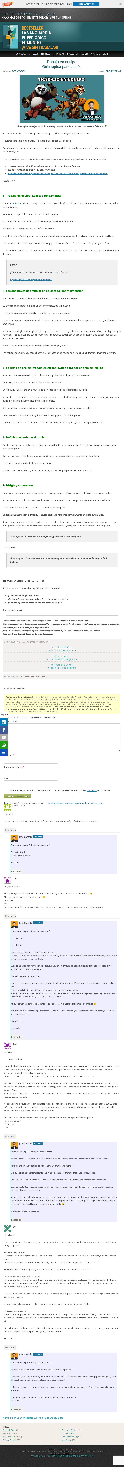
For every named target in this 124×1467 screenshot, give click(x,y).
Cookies (55, 1456)
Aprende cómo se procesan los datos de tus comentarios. (75, 803)
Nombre (9, 755)
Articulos (33, 54)
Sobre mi (84, 54)
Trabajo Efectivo (112, 71)
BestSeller (46, 54)
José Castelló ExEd (10, 1437)
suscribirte (92, 790)
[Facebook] (4, 730)
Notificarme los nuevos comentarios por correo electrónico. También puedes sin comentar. (60, 790)
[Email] (4, 737)
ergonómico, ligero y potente (62, 649)
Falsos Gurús (8, 1433)
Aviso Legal (45, 1456)
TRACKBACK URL (55, 1418)
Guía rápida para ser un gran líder (62, 657)
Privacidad (35, 1456)
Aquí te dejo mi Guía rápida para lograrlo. (31, 279)
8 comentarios (11, 676)
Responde (9, 830)
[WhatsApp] (4, 745)
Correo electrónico (14, 766)
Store (105, 54)
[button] (62, 4)
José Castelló (18, 71)
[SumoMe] (4, 752)
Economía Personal (70, 1430)
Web (6, 778)
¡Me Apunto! (86, 4)
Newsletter (72, 54)
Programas (59, 54)
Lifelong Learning (69, 1437)
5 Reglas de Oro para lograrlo (62, 666)
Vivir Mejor (66, 1440)
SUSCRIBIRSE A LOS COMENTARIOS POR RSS (24, 1418)
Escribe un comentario (33, 676)
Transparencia (87, 1456)
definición (16, 203)
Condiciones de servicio (70, 1456)
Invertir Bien (67, 1433)
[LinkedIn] (4, 722)
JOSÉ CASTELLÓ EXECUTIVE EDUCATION (28, 14)
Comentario (11, 721)
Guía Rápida (21, 54)
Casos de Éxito (9, 1430)
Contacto (95, 54)
